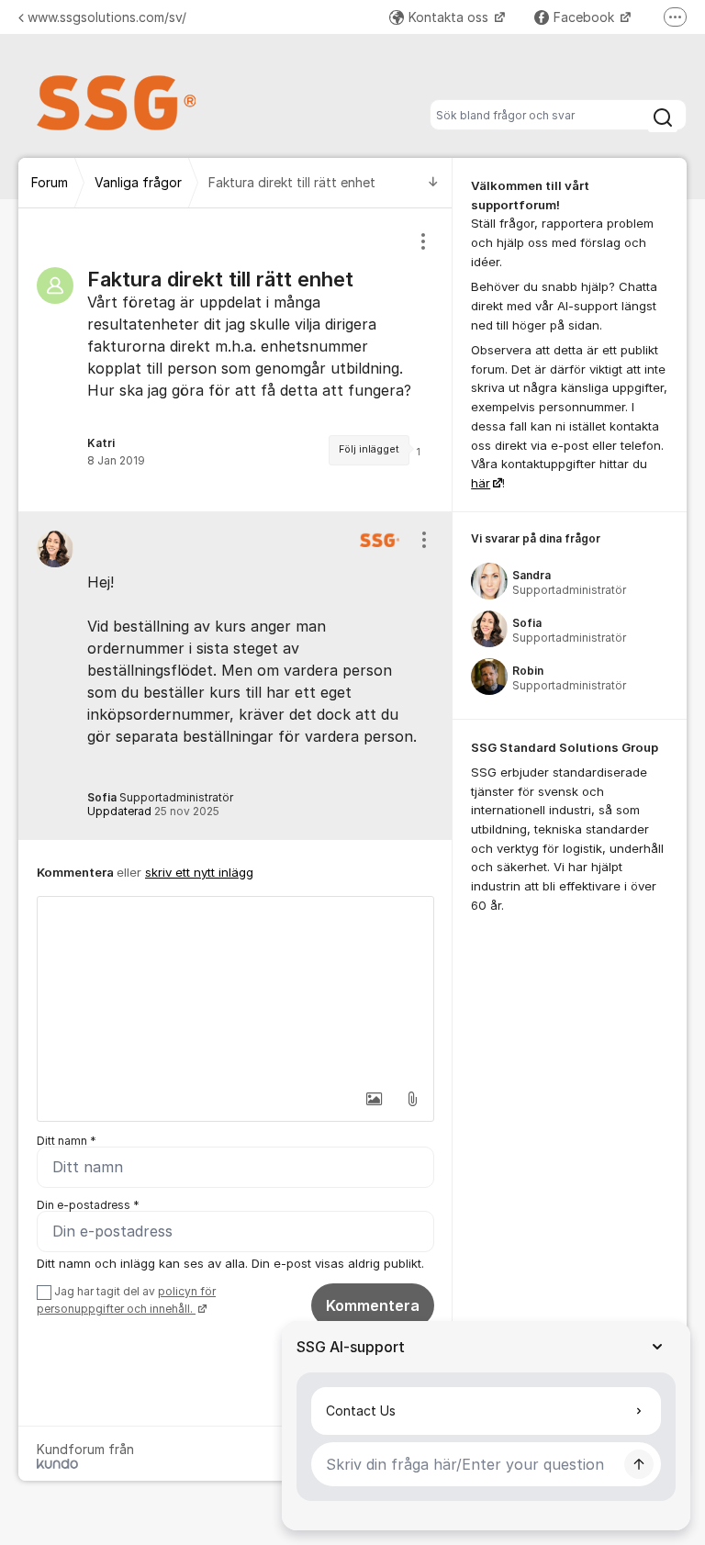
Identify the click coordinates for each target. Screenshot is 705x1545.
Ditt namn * (66, 1141)
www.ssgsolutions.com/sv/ (107, 17)
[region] (235, 359)
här (480, 483)
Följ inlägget (369, 449)
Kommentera (373, 1305)
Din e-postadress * (88, 1205)
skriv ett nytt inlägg (199, 872)
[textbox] (235, 988)
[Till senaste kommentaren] (433, 183)
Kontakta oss (450, 17)
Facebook (586, 17)
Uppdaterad (153, 811)
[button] (373, 1098)
